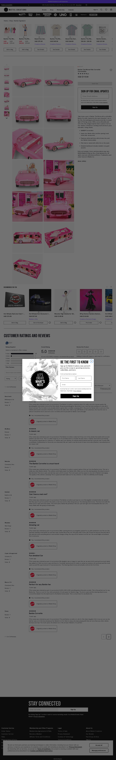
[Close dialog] (91, 361)
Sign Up (76, 396)
